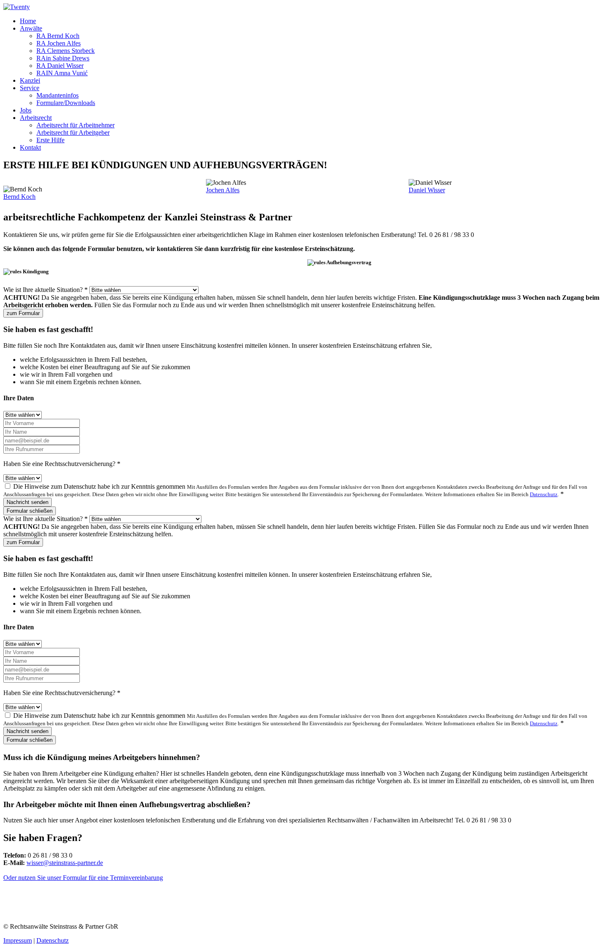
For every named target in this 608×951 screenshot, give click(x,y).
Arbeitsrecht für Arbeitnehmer (75, 125)
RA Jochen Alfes (58, 43)
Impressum (17, 940)
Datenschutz (544, 494)
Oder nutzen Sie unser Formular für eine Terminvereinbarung (83, 877)
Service (29, 87)
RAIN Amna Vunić (62, 72)
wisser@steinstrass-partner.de (64, 862)
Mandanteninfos (57, 95)
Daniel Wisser (427, 190)
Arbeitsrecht (36, 117)
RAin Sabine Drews (62, 58)
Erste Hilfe (50, 139)
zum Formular (23, 313)
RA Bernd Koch (57, 35)
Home (28, 20)
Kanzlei (30, 80)
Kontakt (30, 147)
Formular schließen (30, 511)
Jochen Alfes (222, 190)
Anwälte (31, 28)
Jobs (25, 110)
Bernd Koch (19, 196)
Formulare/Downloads (65, 102)
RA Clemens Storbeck (65, 50)
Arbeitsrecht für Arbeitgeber (73, 132)
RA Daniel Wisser (60, 65)
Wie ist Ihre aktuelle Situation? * (45, 289)
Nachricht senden (27, 502)
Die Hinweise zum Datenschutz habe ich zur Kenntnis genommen (295, 490)
